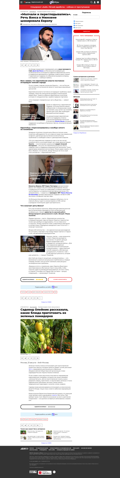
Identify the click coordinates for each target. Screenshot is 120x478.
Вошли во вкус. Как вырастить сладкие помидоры (35, 431)
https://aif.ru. (34, 464)
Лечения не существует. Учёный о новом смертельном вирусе (88, 79)
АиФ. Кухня (78, 27)
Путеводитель (43, 449)
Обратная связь (33, 449)
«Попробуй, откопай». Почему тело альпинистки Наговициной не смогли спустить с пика (89, 91)
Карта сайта (52, 449)
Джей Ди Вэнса (38, 71)
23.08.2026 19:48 (24, 307)
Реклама (31, 448)
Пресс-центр (76, 448)
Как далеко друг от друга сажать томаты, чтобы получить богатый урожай (36, 438)
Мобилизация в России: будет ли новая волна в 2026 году (88, 99)
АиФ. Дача (77, 23)
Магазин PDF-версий (86, 448)
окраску (55, 395)
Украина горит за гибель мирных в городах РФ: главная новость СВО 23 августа (86, 60)
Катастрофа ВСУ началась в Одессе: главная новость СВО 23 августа (86, 40)
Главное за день (79, 21)
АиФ (30, 354)
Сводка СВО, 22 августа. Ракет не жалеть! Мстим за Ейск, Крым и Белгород (86, 66)
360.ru (31, 369)
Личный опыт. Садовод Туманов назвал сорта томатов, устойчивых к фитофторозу (62, 438)
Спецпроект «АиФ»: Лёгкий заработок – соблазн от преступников (60, 7)
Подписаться (86, 31)
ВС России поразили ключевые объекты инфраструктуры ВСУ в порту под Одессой (86, 47)
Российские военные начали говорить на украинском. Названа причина (88, 121)
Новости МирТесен (79, 133)
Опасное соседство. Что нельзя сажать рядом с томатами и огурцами (61, 432)
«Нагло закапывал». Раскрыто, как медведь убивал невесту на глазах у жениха (89, 85)
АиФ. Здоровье (79, 25)
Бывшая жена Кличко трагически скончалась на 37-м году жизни (88, 105)
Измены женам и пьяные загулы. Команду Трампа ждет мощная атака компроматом (49, 174)
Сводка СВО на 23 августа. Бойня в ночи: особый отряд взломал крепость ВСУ (86, 53)
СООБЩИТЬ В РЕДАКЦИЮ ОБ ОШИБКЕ (66, 449)
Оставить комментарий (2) (60, 279)
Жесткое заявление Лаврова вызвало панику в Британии (89, 126)
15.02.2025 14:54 (24, 11)
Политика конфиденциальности (36, 467)
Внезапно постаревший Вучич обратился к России (87, 110)
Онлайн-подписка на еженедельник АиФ (60, 448)
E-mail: (75, 14)
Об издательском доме (42, 448)
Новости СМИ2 (46, 443)
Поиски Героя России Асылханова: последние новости (89, 116)
